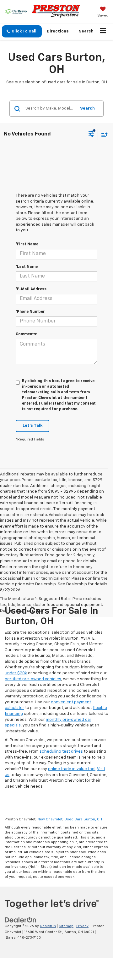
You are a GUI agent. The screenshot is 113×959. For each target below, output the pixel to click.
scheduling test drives (61, 752)
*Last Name (27, 267)
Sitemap (66, 926)
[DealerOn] (21, 920)
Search (87, 108)
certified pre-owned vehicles (33, 679)
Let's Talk (32, 426)
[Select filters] (91, 134)
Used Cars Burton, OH (83, 819)
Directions (58, 31)
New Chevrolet (49, 819)
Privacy (82, 926)
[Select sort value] (103, 134)
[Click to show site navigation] (103, 31)
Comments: (26, 334)
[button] (22, 31)
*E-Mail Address (31, 289)
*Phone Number (30, 312)
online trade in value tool (71, 769)
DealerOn (48, 926)
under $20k (16, 673)
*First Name (27, 244)
